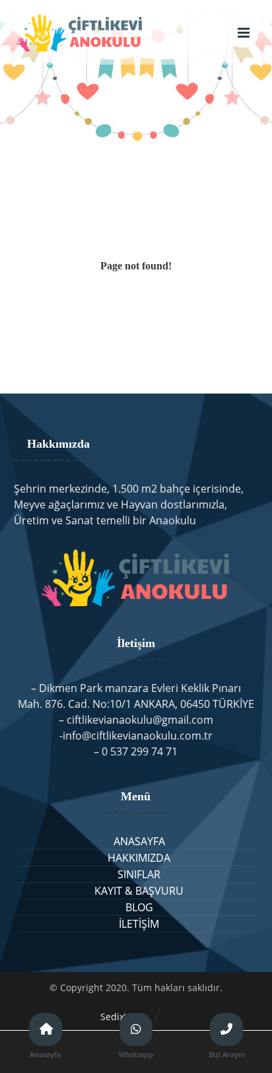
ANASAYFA (139, 841)
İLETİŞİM (139, 924)
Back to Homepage (136, 307)
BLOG (139, 907)
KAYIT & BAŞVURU (139, 890)
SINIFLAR (139, 874)
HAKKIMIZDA (139, 857)
